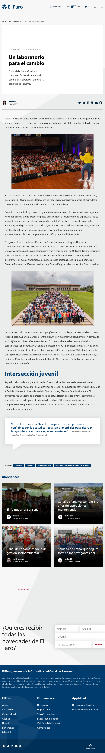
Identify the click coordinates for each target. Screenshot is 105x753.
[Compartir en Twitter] (79, 103)
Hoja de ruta (43, 709)
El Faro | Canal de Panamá (12, 6)
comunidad (18, 465)
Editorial (6, 732)
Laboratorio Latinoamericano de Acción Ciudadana (72, 465)
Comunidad (14, 21)
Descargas (42, 705)
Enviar (99, 644)
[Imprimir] (100, 103)
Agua (5, 705)
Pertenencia (8, 727)
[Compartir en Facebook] (84, 103)
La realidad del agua (47, 718)
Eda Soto (12, 101)
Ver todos (23, 589)
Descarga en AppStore (83, 705)
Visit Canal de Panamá (48, 723)
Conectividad (9, 714)
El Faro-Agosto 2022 (44, 465)
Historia (6, 723)
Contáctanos (43, 727)
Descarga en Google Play (85, 709)
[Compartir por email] (96, 103)
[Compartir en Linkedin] (88, 103)
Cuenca (6, 718)
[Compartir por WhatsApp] (92, 103)
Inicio (4, 21)
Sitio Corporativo (46, 714)
